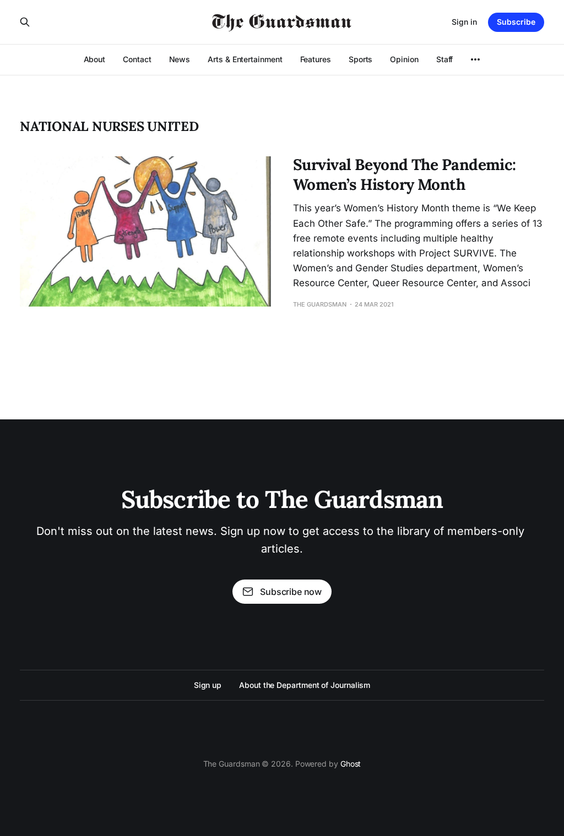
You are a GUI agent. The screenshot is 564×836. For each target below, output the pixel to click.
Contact (137, 59)
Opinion (404, 59)
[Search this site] (25, 22)
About (95, 59)
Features (315, 59)
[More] (475, 59)
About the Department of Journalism (304, 685)
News (180, 59)
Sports (361, 59)
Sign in (464, 21)
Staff (444, 59)
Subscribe (516, 21)
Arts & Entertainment (245, 59)
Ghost (350, 763)
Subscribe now (291, 591)
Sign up (207, 685)
